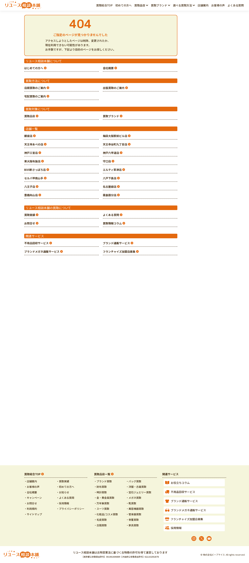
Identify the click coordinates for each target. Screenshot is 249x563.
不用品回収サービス (36, 243)
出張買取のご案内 (113, 88)
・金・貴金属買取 (104, 497)
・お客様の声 (31, 486)
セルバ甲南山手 (33, 178)
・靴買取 (131, 503)
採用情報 (176, 528)
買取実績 (29, 215)
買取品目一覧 (102, 474)
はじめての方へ (33, 68)
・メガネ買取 (133, 497)
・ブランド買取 (103, 481)
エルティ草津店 (112, 170)
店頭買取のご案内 (35, 88)
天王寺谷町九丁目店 (115, 144)
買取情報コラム (112, 223)
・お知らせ (62, 492)
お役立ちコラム (180, 483)
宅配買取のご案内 (35, 96)
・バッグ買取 (133, 481)
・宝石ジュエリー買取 (138, 492)
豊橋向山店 (31, 195)
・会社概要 (30, 492)
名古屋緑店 (109, 187)
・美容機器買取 (135, 508)
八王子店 (29, 187)
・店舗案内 (30, 481)
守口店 (107, 161)
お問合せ (29, 223)
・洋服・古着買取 (136, 486)
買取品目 (29, 116)
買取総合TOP (32, 474)
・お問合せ (30, 503)
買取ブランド (111, 116)
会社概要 (108, 68)
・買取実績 (62, 481)
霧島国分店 (109, 195)
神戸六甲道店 (111, 153)
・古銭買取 (100, 525)
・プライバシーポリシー (70, 508)
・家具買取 (132, 525)
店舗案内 (203, 5)
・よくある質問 (65, 497)
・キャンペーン (33, 497)
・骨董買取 (132, 519)
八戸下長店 (109, 178)
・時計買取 (100, 492)
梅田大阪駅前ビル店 (115, 136)
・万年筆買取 (101, 503)
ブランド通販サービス (116, 243)
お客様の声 (218, 5)
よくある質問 (235, 5)
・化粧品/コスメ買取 (106, 514)
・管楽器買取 (133, 514)
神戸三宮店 (31, 153)
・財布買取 (100, 486)
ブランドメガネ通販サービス (41, 251)
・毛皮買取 (100, 519)
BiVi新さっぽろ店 (35, 170)
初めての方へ (123, 5)
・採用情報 (62, 503)
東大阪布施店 (32, 161)
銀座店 (28, 136)
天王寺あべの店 (33, 144)
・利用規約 (30, 508)
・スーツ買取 (101, 508)
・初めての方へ (65, 486)
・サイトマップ (33, 514)
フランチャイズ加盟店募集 (119, 251)
